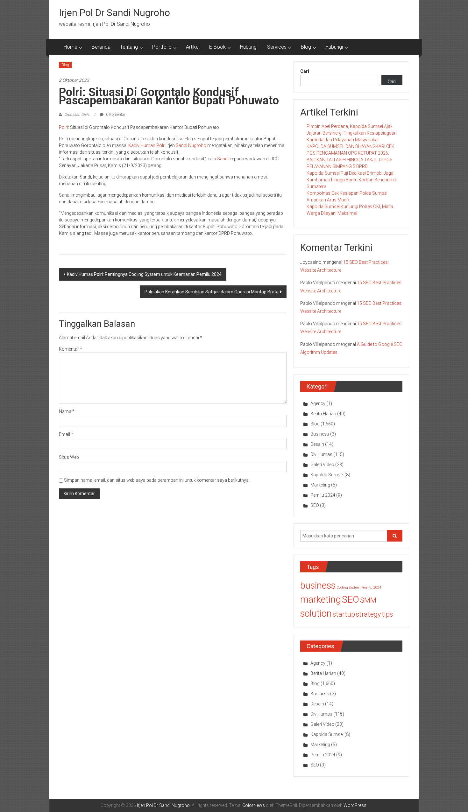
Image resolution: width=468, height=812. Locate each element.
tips (387, 614)
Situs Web (69, 457)
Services (277, 47)
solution (316, 613)
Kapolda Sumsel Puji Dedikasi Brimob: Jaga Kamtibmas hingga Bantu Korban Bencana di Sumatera (352, 180)
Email (66, 434)
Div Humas (321, 454)
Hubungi (249, 47)
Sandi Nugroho (191, 145)
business (318, 585)
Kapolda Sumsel (327, 474)
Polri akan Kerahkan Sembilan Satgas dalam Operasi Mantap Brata (212, 291)
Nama (66, 411)
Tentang (129, 47)
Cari (304, 71)
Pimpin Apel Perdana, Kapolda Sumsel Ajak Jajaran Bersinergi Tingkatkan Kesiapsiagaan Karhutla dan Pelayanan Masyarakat (352, 133)
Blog (306, 47)
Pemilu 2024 (322, 495)
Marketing (320, 484)
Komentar (70, 349)
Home (70, 47)
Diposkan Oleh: (77, 114)
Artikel (193, 47)
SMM (368, 600)
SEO (314, 505)
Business (319, 434)
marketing (320, 599)
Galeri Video (322, 464)
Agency (317, 403)
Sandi (223, 158)
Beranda (101, 47)
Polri (63, 127)
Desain (317, 444)
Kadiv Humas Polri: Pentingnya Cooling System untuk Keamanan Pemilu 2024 (144, 274)
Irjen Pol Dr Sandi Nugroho (114, 12)
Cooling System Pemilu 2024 (359, 587)
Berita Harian (323, 413)
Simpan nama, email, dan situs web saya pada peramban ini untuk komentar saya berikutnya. (157, 480)
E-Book (217, 47)
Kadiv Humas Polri (147, 145)
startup (344, 614)
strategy (368, 614)
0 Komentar (115, 114)
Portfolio (162, 47)
